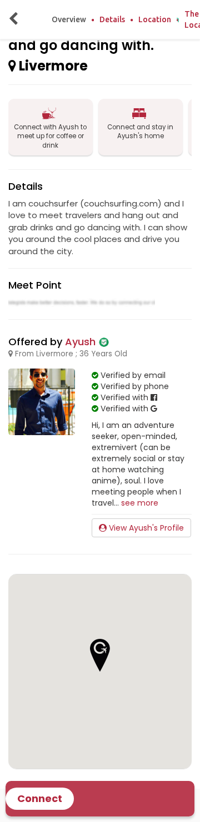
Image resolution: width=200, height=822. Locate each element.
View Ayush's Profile (145, 527)
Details (112, 19)
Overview (69, 19)
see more (139, 502)
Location (154, 19)
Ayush (80, 342)
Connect (39, 798)
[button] (100, 655)
